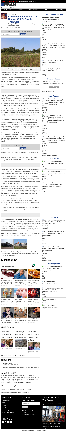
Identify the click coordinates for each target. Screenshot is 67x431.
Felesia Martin (22, 219)
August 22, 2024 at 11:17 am (10, 364)
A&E (46, 10)
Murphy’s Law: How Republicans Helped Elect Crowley (55, 184)
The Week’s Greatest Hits (55, 61)
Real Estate (7, 10)
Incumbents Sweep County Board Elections (6, 334)
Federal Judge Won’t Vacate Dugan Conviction (20, 334)
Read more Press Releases (49, 155)
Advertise (4, 405)
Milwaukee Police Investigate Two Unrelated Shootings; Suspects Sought (56, 100)
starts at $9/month (19, 382)
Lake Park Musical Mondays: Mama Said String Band (54, 267)
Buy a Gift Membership (48, 91)
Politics (20, 10)
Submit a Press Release (8, 412)
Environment (11, 356)
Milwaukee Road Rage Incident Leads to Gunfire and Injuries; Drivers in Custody (56, 138)
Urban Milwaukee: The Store (51, 399)
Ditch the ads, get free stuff (29, 414)
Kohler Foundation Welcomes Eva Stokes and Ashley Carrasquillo (56, 221)
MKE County (18, 356)
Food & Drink (33, 10)
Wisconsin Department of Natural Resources (18, 78)
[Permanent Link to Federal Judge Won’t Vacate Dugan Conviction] (21, 347)
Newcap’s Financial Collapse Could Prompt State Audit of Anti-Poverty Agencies (56, 25)
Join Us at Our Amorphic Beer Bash (10, 1)
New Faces (54, 217)
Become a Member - (24, 1)
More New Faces (46, 260)
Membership (59, 10)
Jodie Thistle (10, 112)
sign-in (19, 389)
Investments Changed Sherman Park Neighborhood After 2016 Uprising (50, 19)
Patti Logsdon (26, 134)
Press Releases (53, 96)
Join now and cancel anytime (9, 386)
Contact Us (26, 392)
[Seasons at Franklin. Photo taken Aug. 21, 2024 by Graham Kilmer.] (7, 244)
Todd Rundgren (50, 305)
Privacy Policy (5, 410)
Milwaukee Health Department (9, 230)
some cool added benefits (8, 255)
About (3, 402)
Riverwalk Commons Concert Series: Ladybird (54, 289)
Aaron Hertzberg (5, 187)
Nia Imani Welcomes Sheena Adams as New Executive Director (56, 233)
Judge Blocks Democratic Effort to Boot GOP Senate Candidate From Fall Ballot (57, 45)
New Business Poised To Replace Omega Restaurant (55, 172)
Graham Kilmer (5, 28)
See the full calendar (47, 309)
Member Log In (32, 1)
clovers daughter (51, 299)
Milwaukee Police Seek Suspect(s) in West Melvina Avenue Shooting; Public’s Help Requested (55, 117)
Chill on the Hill (50, 281)
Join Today (54, 87)
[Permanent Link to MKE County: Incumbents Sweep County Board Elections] (7, 347)
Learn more (28, 382)
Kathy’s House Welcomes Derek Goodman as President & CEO (56, 248)
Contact (4, 407)
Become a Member (53, 79)
